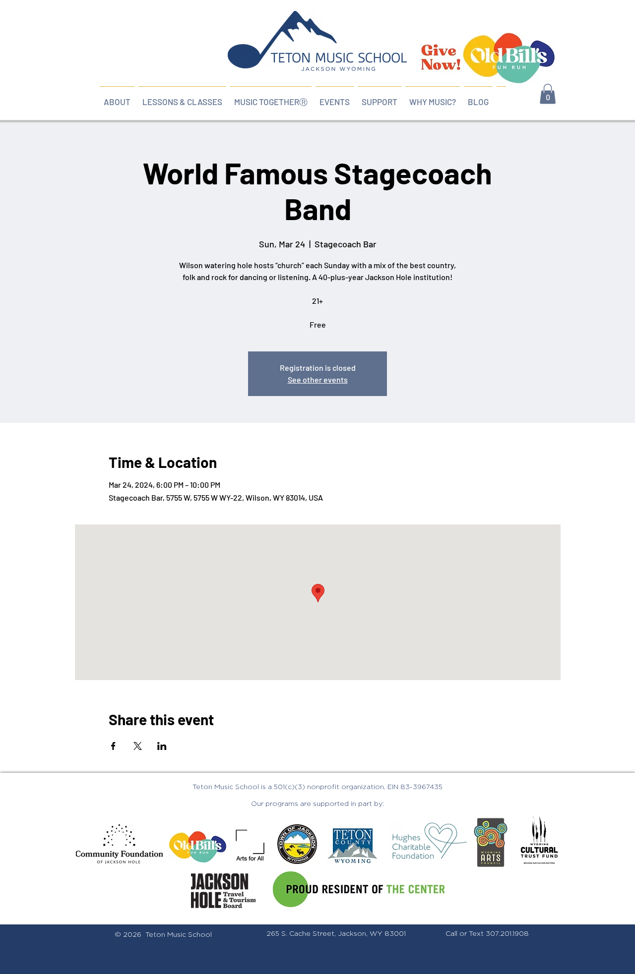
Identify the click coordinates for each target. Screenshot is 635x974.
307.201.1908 (507, 933)
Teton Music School (178, 934)
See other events (318, 379)
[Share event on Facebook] (113, 746)
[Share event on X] (137, 746)
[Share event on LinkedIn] (162, 746)
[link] (547, 94)
